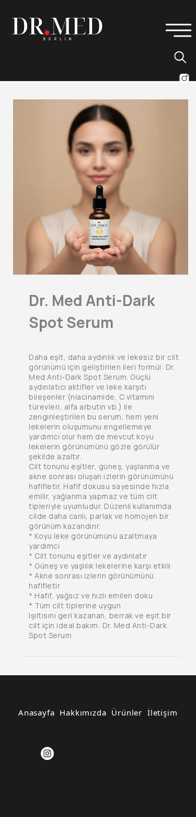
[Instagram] (47, 753)
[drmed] (57, 28)
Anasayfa (36, 712)
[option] (100, 187)
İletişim (162, 712)
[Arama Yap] (176, 57)
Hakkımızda (83, 712)
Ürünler (126, 712)
